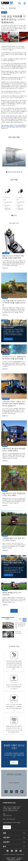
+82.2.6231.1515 (7, 815)
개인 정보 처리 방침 (10, 859)
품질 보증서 (18, 859)
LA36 (18, 65)
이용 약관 (19, 857)
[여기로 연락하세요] (24, 620)
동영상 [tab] (7, 619)
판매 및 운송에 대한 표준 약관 (14, 860)
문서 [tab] (20, 619)
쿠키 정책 (8, 857)
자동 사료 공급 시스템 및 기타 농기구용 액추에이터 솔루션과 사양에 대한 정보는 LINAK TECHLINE (13, 126)
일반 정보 (14, 857)
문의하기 (14, 762)
